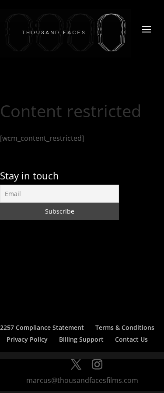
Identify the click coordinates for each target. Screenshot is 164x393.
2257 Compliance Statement (42, 327)
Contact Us (131, 339)
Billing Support (81, 339)
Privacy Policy (27, 339)
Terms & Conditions (124, 327)
